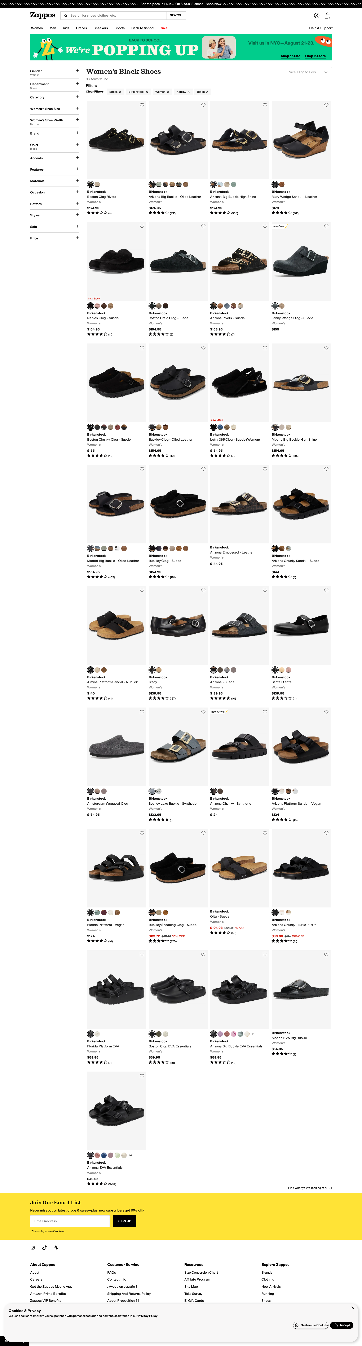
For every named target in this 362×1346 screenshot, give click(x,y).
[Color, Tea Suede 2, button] (179, 548)
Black (200, 92)
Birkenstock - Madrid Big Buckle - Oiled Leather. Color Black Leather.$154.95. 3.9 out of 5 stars (116, 522)
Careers (36, 1279)
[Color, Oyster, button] (227, 184)
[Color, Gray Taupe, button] (281, 306)
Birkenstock (136, 92)
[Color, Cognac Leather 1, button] (281, 184)
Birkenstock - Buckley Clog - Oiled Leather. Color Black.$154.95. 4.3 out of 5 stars (178, 400)
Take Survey (193, 1294)
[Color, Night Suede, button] (158, 548)
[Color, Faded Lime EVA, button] (117, 1155)
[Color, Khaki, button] (158, 1034)
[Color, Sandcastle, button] (97, 670)
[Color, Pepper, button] (233, 306)
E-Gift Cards (194, 1301)
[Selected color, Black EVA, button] (90, 1155)
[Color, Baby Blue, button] (220, 184)
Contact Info (116, 1279)
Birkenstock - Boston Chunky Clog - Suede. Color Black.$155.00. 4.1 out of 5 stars (116, 400)
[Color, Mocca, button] (117, 912)
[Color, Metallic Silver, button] (158, 791)
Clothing (267, 1279)
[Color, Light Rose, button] (281, 912)
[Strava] (56, 1247)
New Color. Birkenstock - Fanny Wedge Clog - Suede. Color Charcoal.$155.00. (301, 279)
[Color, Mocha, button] (220, 791)
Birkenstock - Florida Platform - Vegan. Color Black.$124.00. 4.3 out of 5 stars (116, 886)
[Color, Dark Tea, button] (124, 427)
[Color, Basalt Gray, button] (179, 184)
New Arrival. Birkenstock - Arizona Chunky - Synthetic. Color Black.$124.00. (239, 765)
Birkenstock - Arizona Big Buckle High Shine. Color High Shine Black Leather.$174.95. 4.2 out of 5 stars (239, 158)
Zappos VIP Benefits (45, 1301)
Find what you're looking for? (307, 1188)
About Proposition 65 (123, 1301)
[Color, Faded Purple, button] (104, 791)
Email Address (45, 1221)
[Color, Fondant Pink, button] (233, 1034)
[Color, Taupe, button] (97, 184)
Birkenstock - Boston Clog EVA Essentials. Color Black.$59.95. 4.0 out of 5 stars (178, 1007)
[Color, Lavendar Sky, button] (227, 670)
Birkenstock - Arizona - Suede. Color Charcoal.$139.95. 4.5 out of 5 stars (239, 643)
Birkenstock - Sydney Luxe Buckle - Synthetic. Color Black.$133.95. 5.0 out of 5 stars (178, 765)
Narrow (181, 92)
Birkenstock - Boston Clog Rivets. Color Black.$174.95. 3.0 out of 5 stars (116, 158)
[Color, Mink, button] (220, 306)
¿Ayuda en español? (122, 1287)
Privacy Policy (147, 1316)
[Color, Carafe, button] (104, 306)
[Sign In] (317, 15)
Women (160, 92)
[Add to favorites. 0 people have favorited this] (142, 105)
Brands (266, 1272)
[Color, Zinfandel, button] (117, 427)
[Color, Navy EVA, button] (104, 1155)
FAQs (111, 1272)
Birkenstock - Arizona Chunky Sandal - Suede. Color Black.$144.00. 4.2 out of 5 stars (301, 522)
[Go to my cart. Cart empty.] (327, 15)
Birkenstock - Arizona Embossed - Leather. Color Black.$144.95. (239, 522)
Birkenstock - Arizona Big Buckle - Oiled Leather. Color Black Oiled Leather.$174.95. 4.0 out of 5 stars (178, 158)
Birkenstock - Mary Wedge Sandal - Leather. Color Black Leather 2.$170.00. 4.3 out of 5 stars (301, 158)
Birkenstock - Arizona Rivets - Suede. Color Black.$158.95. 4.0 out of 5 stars (239, 279)
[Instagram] (32, 1247)
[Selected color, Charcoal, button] (275, 306)
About (34, 1272)
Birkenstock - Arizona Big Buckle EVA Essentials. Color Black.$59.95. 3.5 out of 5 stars (239, 1007)
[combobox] (113, 15)
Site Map (191, 1287)
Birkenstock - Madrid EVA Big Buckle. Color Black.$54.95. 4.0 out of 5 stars (301, 1007)
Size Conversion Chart (201, 1272)
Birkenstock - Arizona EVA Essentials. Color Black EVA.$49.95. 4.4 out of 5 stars (116, 1129)
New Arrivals (271, 1287)
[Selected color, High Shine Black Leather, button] (213, 184)
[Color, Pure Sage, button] (158, 184)
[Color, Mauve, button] (220, 1034)
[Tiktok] (44, 1247)
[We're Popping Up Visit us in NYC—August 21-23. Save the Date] (181, 47)
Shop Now (213, 4)
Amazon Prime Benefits (48, 1294)
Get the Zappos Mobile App (51, 1287)
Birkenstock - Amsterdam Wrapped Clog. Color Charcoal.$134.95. (116, 765)
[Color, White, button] (295, 791)
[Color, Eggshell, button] (233, 427)
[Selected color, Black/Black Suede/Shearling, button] (152, 912)
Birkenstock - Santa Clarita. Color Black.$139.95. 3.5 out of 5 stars (301, 643)
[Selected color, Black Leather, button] (90, 548)
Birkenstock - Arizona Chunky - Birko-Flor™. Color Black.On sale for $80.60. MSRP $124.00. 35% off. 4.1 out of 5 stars (301, 886)
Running (267, 1294)
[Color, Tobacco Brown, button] (172, 184)
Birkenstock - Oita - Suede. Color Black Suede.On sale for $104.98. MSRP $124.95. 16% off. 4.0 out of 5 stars (239, 886)
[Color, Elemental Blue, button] (220, 427)
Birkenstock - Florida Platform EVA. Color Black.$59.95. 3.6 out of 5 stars (116, 1007)
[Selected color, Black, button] (90, 184)
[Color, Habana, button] (165, 184)
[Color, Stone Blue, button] (227, 306)
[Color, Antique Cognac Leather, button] (185, 184)
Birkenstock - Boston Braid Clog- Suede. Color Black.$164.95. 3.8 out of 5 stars (178, 279)
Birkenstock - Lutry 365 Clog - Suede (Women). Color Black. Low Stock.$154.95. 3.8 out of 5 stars (239, 400)
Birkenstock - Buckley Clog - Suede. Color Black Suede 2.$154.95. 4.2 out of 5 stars (178, 522)
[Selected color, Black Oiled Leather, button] (152, 184)
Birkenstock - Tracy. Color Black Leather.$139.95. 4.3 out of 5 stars (178, 643)
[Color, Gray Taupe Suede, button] (185, 548)
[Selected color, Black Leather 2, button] (275, 184)
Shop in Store (315, 56)
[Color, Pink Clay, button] (97, 306)
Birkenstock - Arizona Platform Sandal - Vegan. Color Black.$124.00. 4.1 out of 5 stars (301, 765)
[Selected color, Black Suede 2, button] (152, 548)
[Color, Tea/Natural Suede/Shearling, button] (165, 912)
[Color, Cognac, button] (165, 427)
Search (176, 15)
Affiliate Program (197, 1279)
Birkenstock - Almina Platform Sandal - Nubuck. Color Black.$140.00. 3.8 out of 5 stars (116, 643)
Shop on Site (290, 56)
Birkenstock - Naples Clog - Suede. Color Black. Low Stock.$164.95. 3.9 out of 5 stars (116, 279)
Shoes (113, 92)
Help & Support (321, 28)
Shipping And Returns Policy (129, 1294)
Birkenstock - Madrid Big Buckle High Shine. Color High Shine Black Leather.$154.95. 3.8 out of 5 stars (301, 400)
